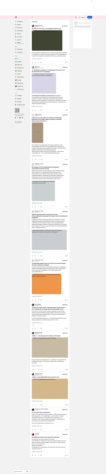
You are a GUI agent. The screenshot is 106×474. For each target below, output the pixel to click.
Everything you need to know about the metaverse (46, 437)
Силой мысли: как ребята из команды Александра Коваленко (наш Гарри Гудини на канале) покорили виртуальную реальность (47, 119)
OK (27, 471)
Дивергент (37, 66)
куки (21, 471)
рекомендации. (18, 122)
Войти (89, 17)
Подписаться (64, 25)
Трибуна (36, 115)
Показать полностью (37, 58)
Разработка (37, 26)
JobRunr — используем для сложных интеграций (46, 336)
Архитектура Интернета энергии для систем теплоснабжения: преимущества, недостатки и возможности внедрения (50, 216)
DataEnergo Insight (39, 163)
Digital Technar (38, 114)
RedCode (37, 433)
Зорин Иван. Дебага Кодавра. (41, 409)
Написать (83, 17)
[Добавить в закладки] (35, 62)
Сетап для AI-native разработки (41, 412)
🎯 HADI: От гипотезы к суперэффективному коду (46, 28)
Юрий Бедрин (38, 304)
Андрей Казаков (38, 25)
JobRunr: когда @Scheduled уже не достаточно (45, 377)
